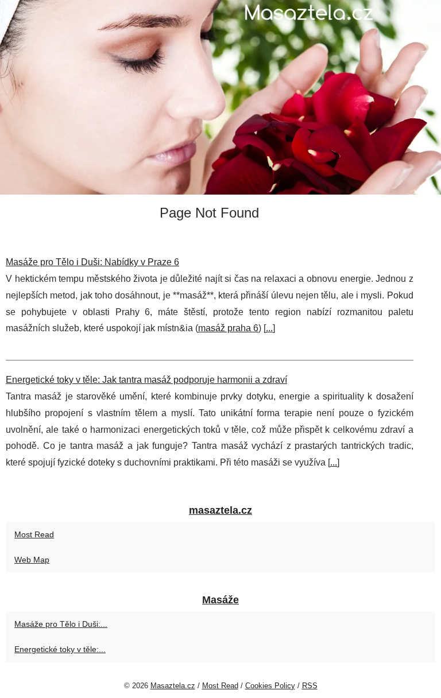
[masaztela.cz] (220, 97)
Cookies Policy (270, 685)
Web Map (31, 559)
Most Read (34, 534)
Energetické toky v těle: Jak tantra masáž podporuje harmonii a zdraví (146, 380)
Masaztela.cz (172, 685)
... (269, 328)
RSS (310, 685)
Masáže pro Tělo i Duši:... (60, 624)
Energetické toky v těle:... (60, 649)
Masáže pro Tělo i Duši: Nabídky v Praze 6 (92, 262)
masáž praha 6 (228, 328)
